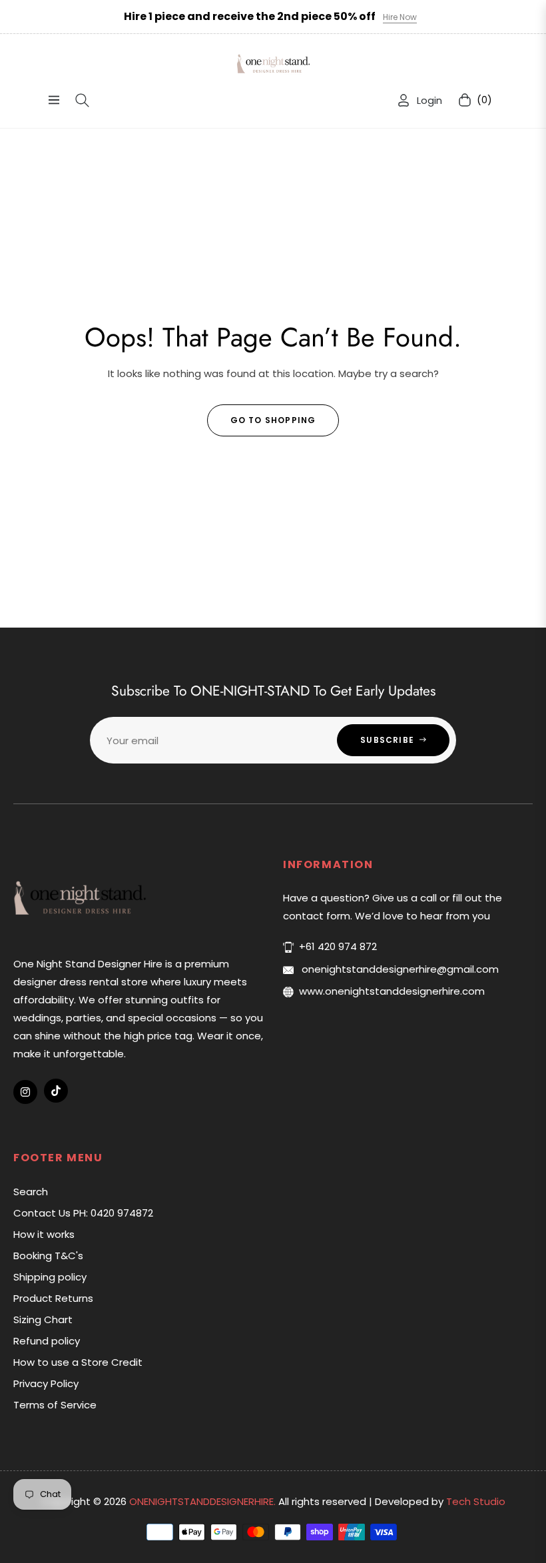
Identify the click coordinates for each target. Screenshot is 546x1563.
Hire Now (400, 17)
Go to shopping (273, 420)
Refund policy (46, 1341)
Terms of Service (55, 1405)
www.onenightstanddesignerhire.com (392, 991)
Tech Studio (475, 1501)
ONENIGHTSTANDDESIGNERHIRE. (203, 1501)
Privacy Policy (46, 1383)
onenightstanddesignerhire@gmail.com (399, 969)
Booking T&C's (48, 1256)
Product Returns (53, 1298)
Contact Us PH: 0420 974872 (83, 1213)
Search (30, 1192)
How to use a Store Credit (77, 1362)
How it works (44, 1234)
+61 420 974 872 (338, 946)
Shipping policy (50, 1277)
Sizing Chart (43, 1319)
